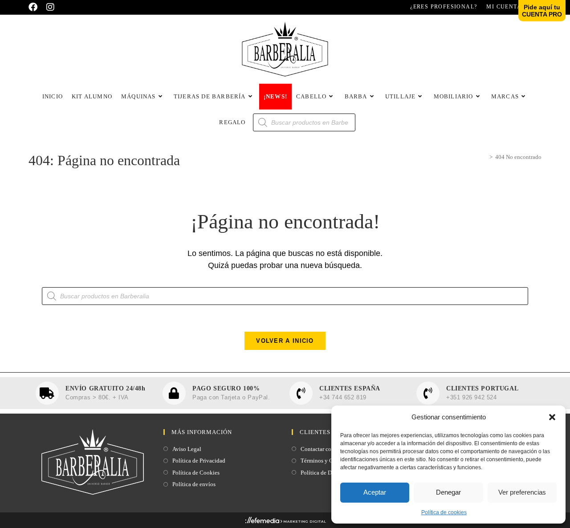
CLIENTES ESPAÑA (349, 388)
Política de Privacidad (198, 460)
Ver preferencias (522, 492)
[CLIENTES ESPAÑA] (301, 393)
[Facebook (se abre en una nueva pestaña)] (35, 7)
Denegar (448, 492)
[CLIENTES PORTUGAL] (428, 393)
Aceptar (374, 492)
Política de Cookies (196, 472)
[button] (552, 417)
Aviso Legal (186, 449)
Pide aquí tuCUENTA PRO (542, 11)
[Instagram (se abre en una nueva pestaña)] (50, 7)
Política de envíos (194, 484)
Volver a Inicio (285, 340)
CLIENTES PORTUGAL (482, 388)
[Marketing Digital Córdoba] (285, 522)
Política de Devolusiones (331, 472)
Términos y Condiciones (330, 460)
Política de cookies (444, 512)
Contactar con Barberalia (331, 449)
